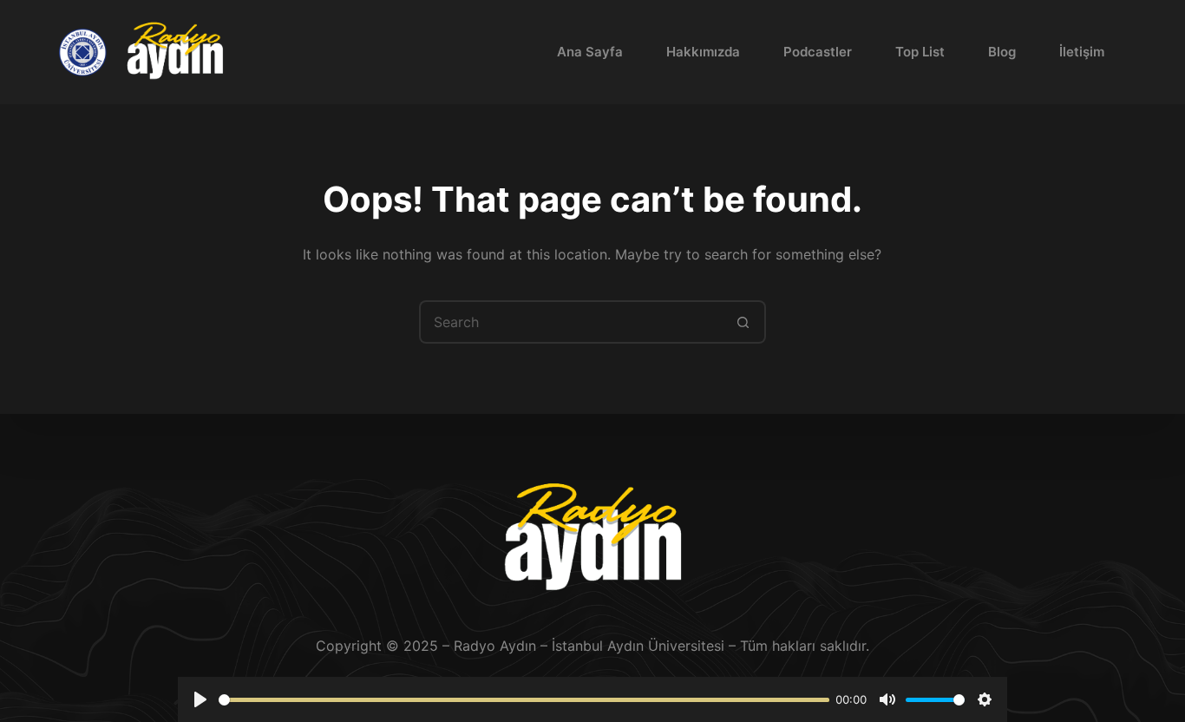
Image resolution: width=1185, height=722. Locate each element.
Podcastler (817, 51)
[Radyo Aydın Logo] (175, 52)
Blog (1002, 51)
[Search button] (744, 322)
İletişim (1081, 51)
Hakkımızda (703, 51)
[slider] (524, 700)
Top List (920, 51)
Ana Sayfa (590, 51)
